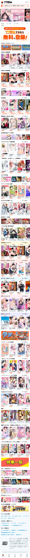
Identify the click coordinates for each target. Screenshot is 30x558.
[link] (6, 47)
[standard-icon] (27, 5)
